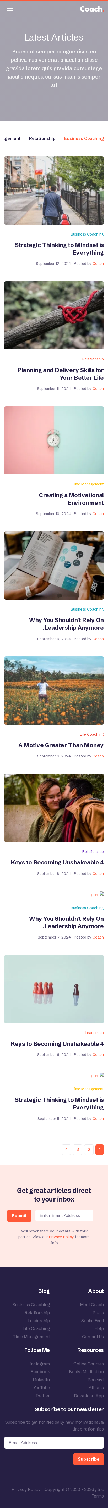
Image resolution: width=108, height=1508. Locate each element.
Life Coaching (92, 734)
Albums (96, 1387)
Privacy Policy (61, 1237)
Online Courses (88, 1363)
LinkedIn (41, 1379)
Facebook (40, 1371)
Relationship (42, 138)
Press (98, 1312)
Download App (89, 1395)
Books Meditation (86, 1371)
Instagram (39, 1363)
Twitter (42, 1395)
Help (99, 1328)
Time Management (88, 484)
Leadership (94, 1032)
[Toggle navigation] (10, 8)
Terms (97, 1496)
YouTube (41, 1387)
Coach (98, 263)
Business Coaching (84, 138)
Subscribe (88, 1459)
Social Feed (92, 1320)
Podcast (96, 1379)
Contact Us (93, 1336)
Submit (19, 1215)
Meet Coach (92, 1304)
